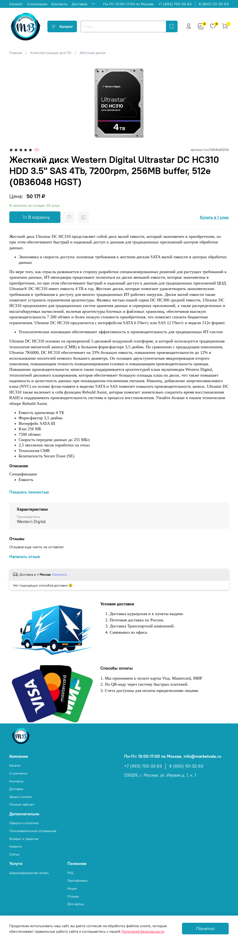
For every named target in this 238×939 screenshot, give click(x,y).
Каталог (16, 4)
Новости (15, 846)
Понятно (205, 928)
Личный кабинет (21, 804)
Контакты (59, 4)
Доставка (79, 4)
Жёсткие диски (92, 52)
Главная (15, 52)
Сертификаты (77, 880)
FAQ (70, 873)
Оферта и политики (24, 823)
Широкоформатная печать (29, 873)
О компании (37, 4)
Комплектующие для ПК (50, 52)
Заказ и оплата (20, 797)
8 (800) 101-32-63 (214, 4)
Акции (72, 888)
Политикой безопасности (142, 931)
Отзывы (73, 896)
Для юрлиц (75, 904)
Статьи (14, 854)
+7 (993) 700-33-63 (175, 4)
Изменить (59, 574)
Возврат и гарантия (23, 839)
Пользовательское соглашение (32, 831)
